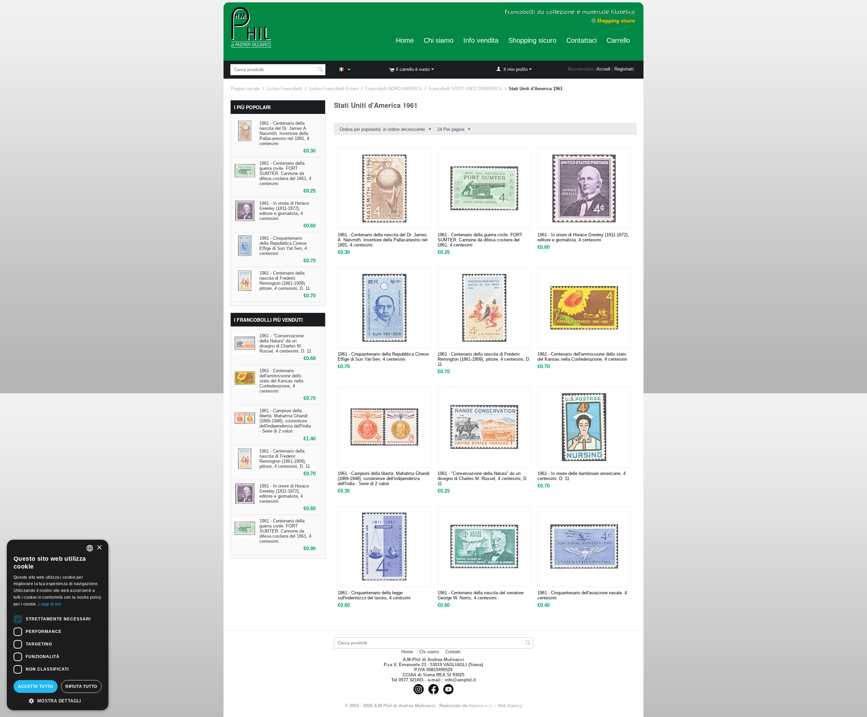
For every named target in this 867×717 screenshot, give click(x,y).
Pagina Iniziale (245, 88)
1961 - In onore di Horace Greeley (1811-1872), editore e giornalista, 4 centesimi (284, 211)
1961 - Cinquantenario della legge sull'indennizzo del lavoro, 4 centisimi (374, 595)
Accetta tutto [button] (35, 686)
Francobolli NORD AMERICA (393, 88)
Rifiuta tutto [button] (81, 686)
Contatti (453, 651)
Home (405, 40)
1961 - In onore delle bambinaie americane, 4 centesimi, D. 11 (581, 476)
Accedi (603, 69)
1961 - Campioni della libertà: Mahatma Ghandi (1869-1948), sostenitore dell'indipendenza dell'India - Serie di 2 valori (285, 421)
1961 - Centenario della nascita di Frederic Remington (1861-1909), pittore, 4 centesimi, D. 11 (284, 281)
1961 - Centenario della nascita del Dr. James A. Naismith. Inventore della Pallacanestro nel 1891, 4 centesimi (284, 133)
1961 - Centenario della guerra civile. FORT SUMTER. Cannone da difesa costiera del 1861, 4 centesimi (285, 173)
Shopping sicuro (532, 40)
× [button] (99, 547)
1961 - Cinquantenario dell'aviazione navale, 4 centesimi (582, 595)
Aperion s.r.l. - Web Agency (495, 705)
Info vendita (481, 40)
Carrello (618, 40)
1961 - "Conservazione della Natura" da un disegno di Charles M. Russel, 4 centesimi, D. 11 (285, 343)
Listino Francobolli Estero (334, 88)
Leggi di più (49, 604)
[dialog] (57, 625)
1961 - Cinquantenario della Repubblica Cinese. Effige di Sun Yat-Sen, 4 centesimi (283, 246)
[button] (58, 700)
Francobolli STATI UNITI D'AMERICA (465, 88)
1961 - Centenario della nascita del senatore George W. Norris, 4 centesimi (481, 595)
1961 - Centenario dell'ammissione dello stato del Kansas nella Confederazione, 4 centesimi (281, 381)
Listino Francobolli (284, 88)
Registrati (623, 69)
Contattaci (581, 40)
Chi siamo (438, 40)
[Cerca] (320, 70)
